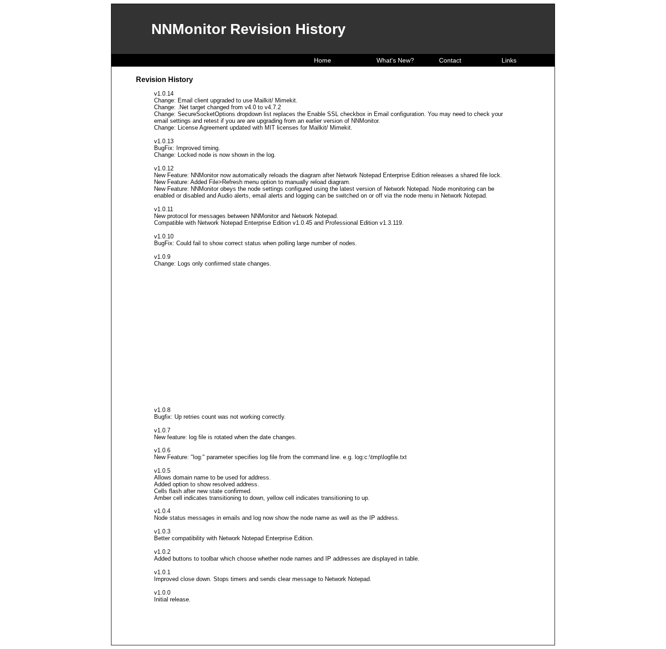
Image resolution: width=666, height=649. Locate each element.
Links (508, 60)
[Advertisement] (333, 336)
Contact (449, 60)
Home (321, 60)
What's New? (394, 60)
